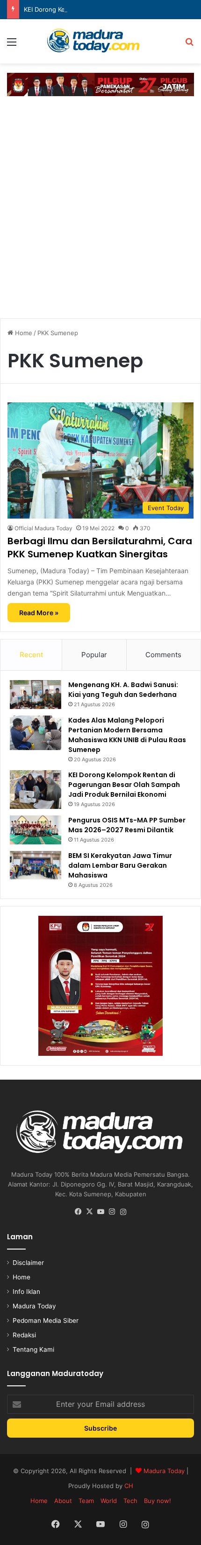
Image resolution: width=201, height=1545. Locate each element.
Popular (94, 654)
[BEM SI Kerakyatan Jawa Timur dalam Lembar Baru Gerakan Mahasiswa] (35, 865)
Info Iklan (26, 1291)
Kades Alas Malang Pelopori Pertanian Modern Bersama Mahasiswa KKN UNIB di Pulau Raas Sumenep (127, 735)
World (108, 1500)
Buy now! (157, 1500)
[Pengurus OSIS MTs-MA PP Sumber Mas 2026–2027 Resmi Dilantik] (35, 829)
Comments (163, 654)
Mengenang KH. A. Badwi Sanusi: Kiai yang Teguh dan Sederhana (123, 689)
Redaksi (24, 1335)
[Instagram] (111, 1211)
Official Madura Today (43, 528)
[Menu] (11, 45)
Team (86, 1500)
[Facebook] (78, 1211)
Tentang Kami (33, 1349)
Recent (31, 654)
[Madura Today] (100, 41)
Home (22, 333)
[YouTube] (100, 1211)
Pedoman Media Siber (46, 1320)
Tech (130, 1500)
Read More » (38, 613)
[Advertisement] (100, 205)
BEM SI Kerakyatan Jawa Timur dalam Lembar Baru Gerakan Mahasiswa (120, 865)
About (63, 1500)
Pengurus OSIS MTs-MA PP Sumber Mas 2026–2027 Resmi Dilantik (127, 825)
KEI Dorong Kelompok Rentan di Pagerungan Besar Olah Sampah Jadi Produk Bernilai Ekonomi (124, 784)
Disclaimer (28, 1262)
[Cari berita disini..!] (189, 45)
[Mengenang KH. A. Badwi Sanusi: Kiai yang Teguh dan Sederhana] (35, 694)
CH (128, 1485)
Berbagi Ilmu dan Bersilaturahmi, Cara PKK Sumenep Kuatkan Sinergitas (99, 547)
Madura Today (34, 1306)
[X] (89, 1211)
